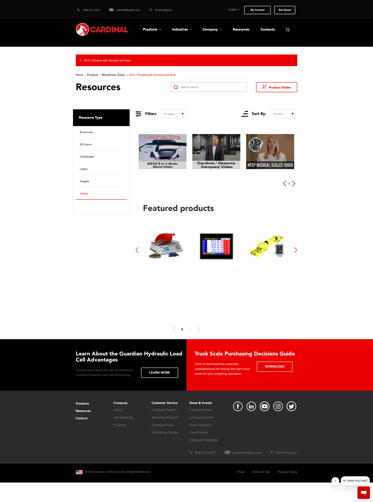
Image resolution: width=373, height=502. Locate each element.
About (118, 410)
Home (79, 75)
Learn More (159, 372)
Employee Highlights (203, 440)
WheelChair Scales (113, 75)
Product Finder (280, 87)
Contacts (268, 29)
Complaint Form (163, 425)
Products (150, 29)
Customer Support (164, 410)
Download (274, 366)
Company (210, 29)
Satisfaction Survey (165, 432)
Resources (241, 29)
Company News (200, 410)
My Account (257, 10)
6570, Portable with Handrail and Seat (152, 75)
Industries (180, 29)
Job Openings (123, 417)
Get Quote (285, 10)
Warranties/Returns (165, 417)
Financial (120, 425)
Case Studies (198, 432)
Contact (82, 418)
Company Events (201, 417)
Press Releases (200, 425)
